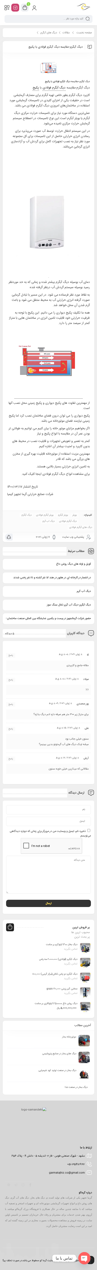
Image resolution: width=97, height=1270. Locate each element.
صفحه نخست (84, 32)
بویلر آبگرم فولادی (44, 515)
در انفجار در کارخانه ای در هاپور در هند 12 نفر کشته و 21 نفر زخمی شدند (52, 577)
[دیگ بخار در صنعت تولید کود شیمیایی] (84, 1074)
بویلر (74, 515)
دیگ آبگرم (26, 515)
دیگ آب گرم (84, 591)
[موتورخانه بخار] (84, 1040)
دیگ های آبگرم (48, 32)
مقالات (66, 32)
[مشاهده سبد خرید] (25, 7)
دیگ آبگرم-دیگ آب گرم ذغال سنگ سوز (69, 605)
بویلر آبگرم (63, 515)
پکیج (47, 82)
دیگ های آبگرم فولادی (80, 527)
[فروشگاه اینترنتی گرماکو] (83, 7)
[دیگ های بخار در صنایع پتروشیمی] (84, 1057)
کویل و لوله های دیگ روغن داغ (73, 564)
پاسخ (10, 655)
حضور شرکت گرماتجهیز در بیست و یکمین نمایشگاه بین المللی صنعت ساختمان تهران (48, 618)
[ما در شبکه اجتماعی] (15, 8)
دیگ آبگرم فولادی (61, 82)
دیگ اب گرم (48, 521)
